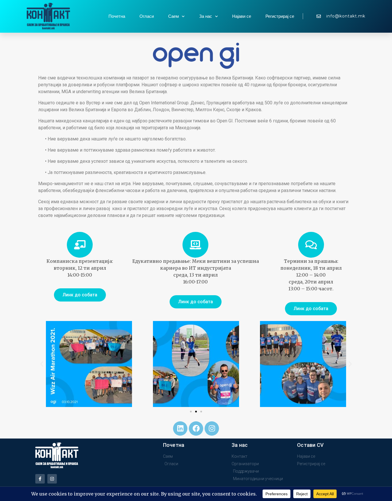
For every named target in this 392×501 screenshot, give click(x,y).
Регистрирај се (279, 16)
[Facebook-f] (40, 479)
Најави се (241, 16)
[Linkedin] (180, 428)
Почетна (116, 16)
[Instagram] (212, 428)
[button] (41, 363)
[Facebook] (196, 428)
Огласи (146, 16)
